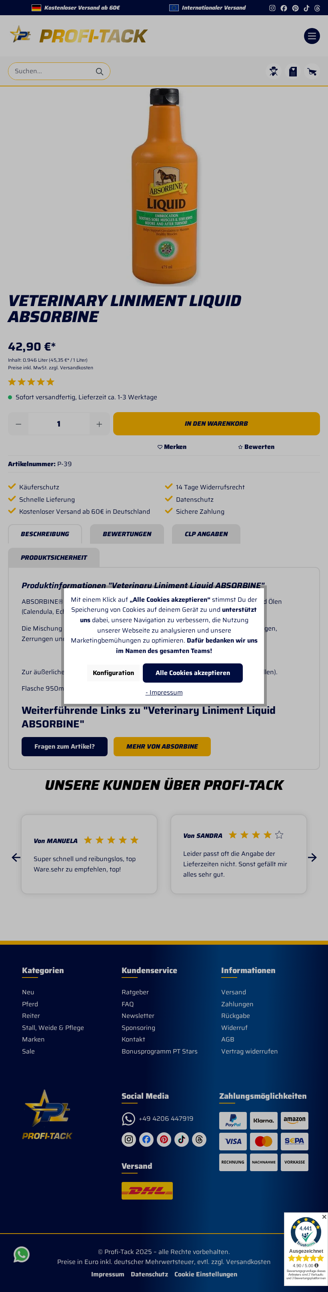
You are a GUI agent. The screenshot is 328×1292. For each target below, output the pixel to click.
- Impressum (164, 692)
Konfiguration (113, 673)
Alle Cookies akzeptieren (193, 673)
